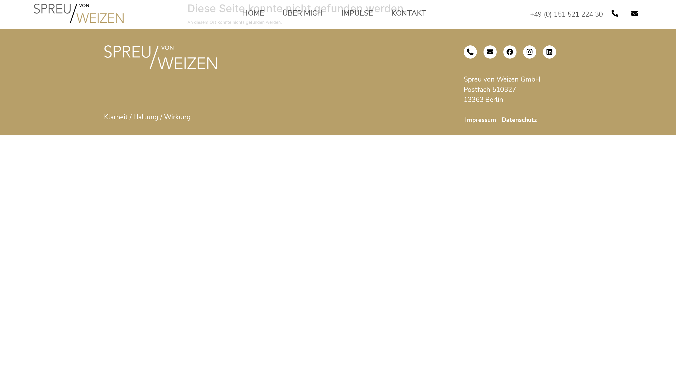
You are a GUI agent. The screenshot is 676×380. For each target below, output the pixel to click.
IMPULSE (357, 13)
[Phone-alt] (614, 13)
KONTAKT (408, 13)
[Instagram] (529, 52)
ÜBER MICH (303, 13)
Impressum (480, 120)
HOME (253, 13)
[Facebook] (510, 52)
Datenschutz (519, 120)
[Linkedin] (549, 52)
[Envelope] (634, 13)
